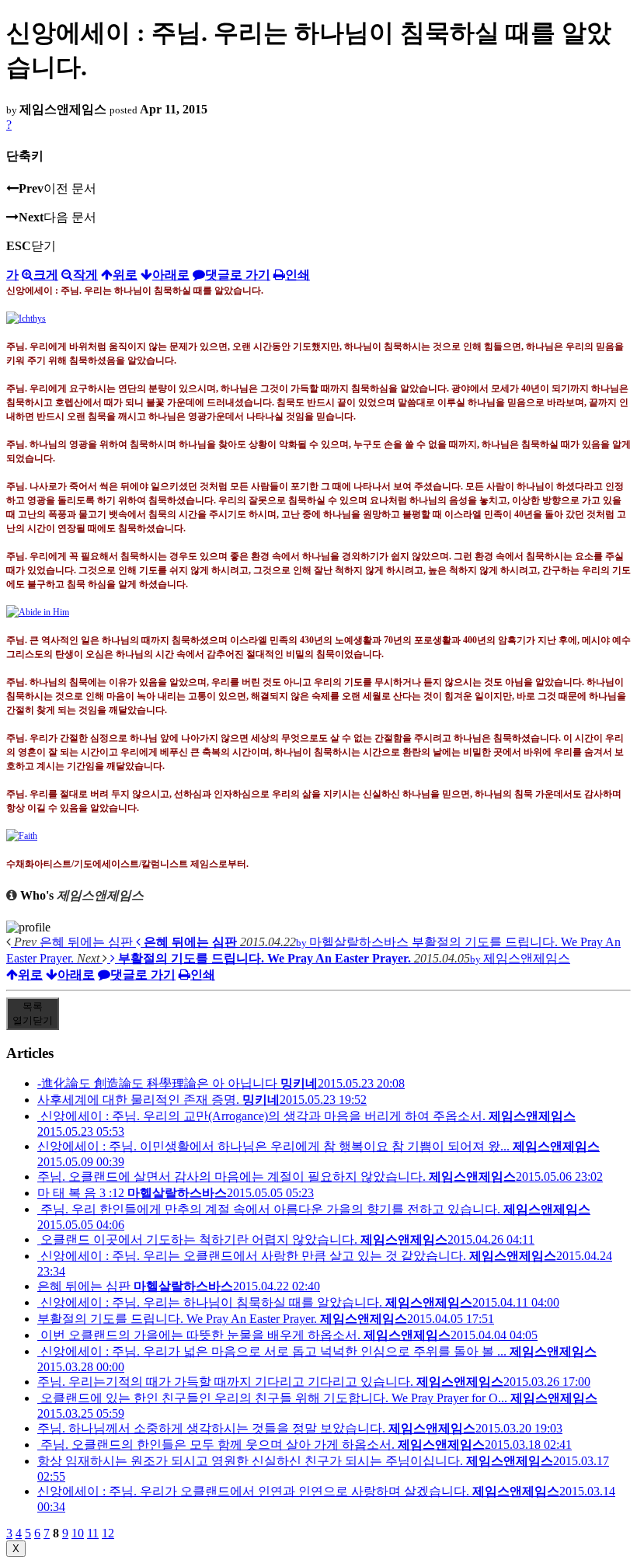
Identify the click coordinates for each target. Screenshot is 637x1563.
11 (93, 1533)
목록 (32, 1013)
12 (108, 1533)
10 (77, 1533)
